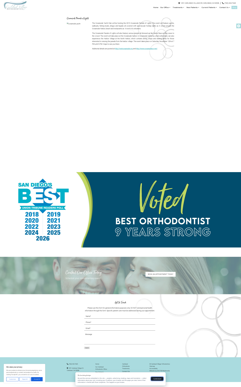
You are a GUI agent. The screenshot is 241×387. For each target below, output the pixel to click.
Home (155, 7)
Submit (87, 348)
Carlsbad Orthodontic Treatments (126, 366)
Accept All (37, 379)
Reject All (24, 379)
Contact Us (223, 7)
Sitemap (152, 366)
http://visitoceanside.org (124, 49)
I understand (157, 379)
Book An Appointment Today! (160, 274)
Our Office (164, 7)
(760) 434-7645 (230, 3)
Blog (234, 7)
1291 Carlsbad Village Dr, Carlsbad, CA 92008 (200, 3)
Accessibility (153, 368)
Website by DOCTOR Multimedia (159, 371)
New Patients (192, 7)
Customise (12, 379)
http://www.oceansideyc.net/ (146, 49)
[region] (24, 373)
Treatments (178, 7)
